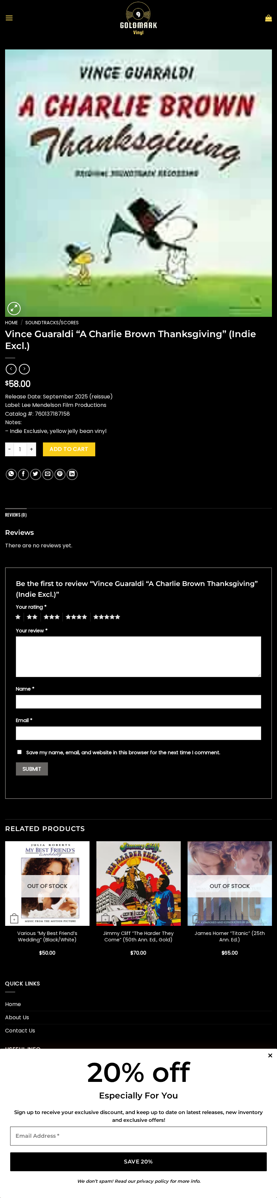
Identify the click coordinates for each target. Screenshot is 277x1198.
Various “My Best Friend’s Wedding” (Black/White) (47, 936)
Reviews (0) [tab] (16, 514)
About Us (17, 1017)
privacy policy (152, 1181)
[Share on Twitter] (35, 474)
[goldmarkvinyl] (138, 18)
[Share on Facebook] (23, 474)
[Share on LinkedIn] (72, 474)
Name (25, 688)
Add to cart (69, 449)
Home (11, 323)
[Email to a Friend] (47, 474)
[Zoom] (14, 308)
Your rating (31, 607)
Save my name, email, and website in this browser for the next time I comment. (123, 752)
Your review (32, 630)
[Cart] (268, 17)
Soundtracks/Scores (52, 323)
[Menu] (9, 17)
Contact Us (20, 1030)
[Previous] (5, 904)
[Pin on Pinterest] (60, 474)
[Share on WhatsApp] (11, 474)
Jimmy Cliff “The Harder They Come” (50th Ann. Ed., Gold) (138, 936)
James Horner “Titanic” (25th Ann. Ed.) (230, 936)
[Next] (272, 904)
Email (24, 720)
